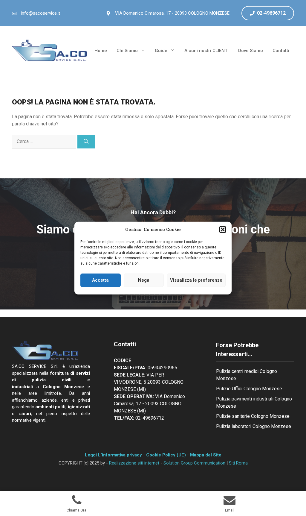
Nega (143, 280)
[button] (223, 230)
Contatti (281, 50)
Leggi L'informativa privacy (113, 455)
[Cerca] (86, 141)
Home (100, 50)
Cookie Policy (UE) (166, 455)
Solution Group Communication (194, 463)
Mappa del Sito (205, 455)
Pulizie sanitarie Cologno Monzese (253, 416)
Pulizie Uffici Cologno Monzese (249, 388)
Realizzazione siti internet (134, 463)
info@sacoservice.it (40, 13)
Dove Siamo (250, 50)
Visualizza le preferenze (196, 280)
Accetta (100, 280)
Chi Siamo (127, 50)
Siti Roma (238, 463)
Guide (161, 50)
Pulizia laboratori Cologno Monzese (253, 426)
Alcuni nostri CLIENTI (206, 50)
